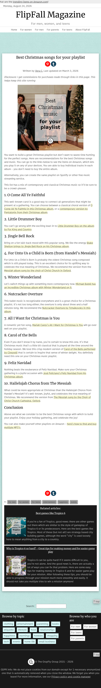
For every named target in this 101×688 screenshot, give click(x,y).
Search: (30, 606)
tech (6, 641)
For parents (53, 29)
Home (14, 29)
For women (26, 29)
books (55, 624)
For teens (67, 29)
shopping (52, 636)
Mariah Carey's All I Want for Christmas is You (57, 325)
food (33, 630)
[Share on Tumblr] (53, 64)
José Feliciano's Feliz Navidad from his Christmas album (45, 375)
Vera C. (39, 71)
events (74, 502)
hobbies (38, 636)
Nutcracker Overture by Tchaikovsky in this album (47, 309)
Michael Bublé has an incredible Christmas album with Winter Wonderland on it (50, 285)
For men (39, 29)
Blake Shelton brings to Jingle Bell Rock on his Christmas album (48, 244)
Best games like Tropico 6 (50, 513)
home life (29, 641)
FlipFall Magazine (50, 15)
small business (47, 641)
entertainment (49, 502)
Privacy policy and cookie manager (71, 677)
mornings (24, 636)
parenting (42, 624)
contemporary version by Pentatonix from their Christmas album (46, 210)
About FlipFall (82, 29)
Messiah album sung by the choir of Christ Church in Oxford (37, 270)
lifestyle (22, 630)
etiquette (9, 630)
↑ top (96, 601)
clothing (8, 624)
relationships (47, 630)
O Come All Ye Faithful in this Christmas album (48, 207)
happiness (63, 502)
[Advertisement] (50, 459)
